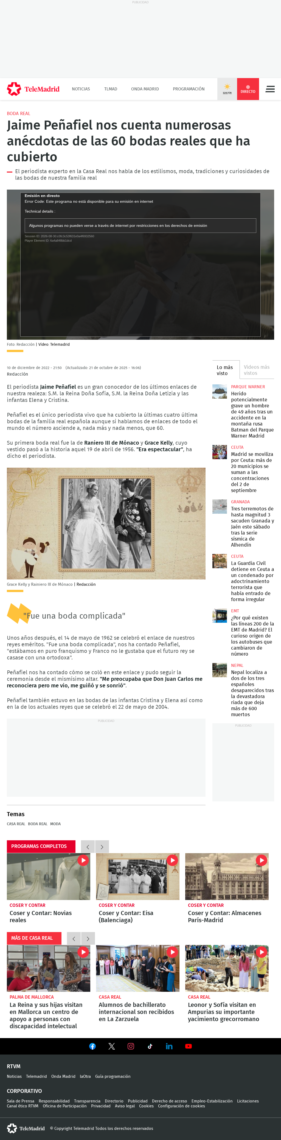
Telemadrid (36, 1077)
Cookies (146, 1106)
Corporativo (24, 1091)
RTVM (14, 1066)
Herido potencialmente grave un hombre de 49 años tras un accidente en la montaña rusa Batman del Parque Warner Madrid (219, 391)
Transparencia (87, 1101)
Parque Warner (248, 387)
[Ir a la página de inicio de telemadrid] (33, 89)
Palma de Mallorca (32, 997)
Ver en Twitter (111, 1047)
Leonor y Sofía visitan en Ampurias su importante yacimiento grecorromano (227, 968)
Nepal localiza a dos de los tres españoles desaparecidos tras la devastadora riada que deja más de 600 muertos (219, 670)
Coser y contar (27, 905)
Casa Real (16, 824)
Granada (240, 502)
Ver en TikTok (150, 1047)
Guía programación (113, 1077)
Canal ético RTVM (22, 1106)
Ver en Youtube (188, 1046)
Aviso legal (125, 1106)
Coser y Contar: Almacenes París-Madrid (227, 876)
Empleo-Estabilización (212, 1101)
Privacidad (101, 1106)
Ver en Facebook (92, 1047)
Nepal (237, 665)
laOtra (85, 1077)
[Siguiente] (102, 846)
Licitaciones (248, 1101)
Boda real (18, 113)
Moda (55, 824)
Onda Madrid (145, 89)
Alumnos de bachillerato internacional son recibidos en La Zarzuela (137, 968)
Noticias (81, 89)
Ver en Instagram (130, 1046)
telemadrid (26, 1128)
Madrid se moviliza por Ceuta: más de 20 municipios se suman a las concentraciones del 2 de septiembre (219, 452)
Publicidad (138, 1101)
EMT (235, 611)
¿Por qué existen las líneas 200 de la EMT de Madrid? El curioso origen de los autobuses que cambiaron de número (219, 615)
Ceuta (237, 447)
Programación (189, 89)
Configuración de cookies (181, 1106)
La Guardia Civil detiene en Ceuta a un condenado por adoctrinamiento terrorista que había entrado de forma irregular (219, 561)
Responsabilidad (54, 1101)
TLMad (110, 89)
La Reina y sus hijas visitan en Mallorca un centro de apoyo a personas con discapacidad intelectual (48, 968)
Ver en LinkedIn (169, 1046)
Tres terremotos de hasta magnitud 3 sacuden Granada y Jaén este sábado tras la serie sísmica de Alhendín (219, 506)
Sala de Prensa (20, 1101)
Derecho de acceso (169, 1101)
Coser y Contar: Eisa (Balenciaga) (137, 876)
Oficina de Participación (65, 1106)
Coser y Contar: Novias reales (48, 876)
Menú (270, 89)
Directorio (114, 1101)
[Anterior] (88, 846)
